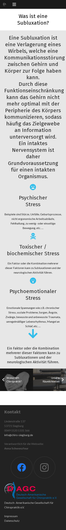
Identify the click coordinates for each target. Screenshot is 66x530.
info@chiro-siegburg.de (18, 435)
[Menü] (14, 4)
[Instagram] (44, 467)
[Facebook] (22, 467)
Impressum (11, 516)
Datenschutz (12, 520)
